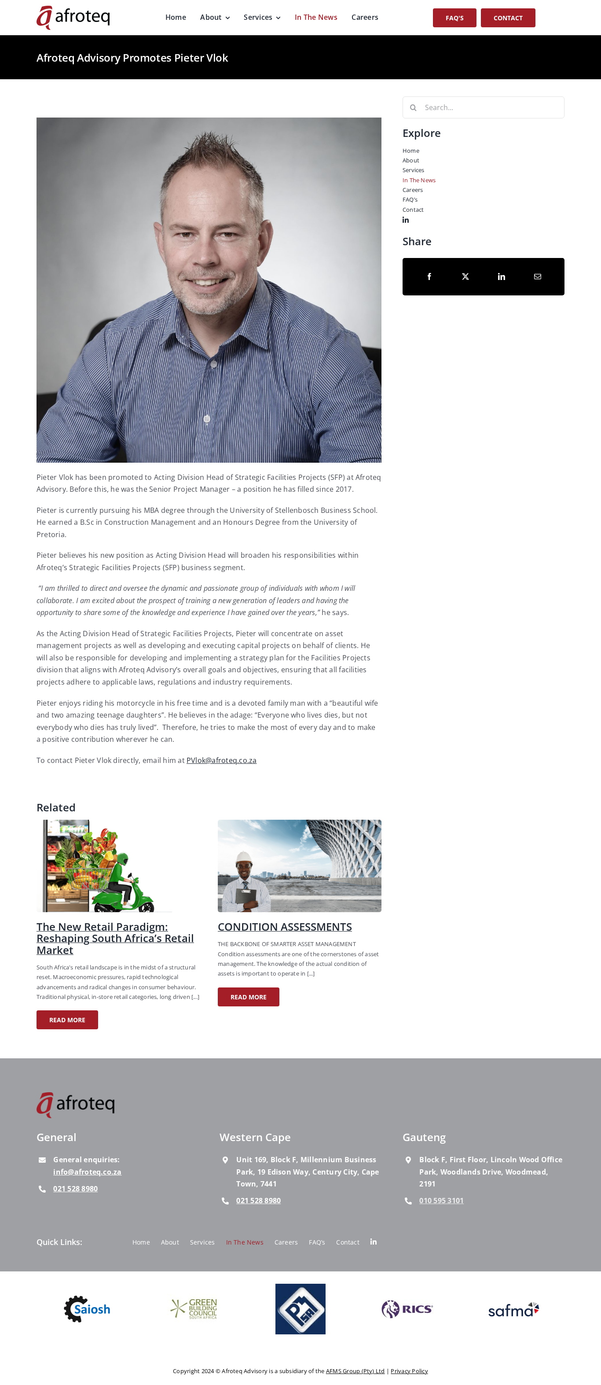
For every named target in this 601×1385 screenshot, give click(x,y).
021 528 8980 (75, 1188)
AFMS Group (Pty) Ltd (355, 1371)
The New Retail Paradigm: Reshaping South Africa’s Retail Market (115, 938)
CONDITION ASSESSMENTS (285, 926)
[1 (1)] (118, 823)
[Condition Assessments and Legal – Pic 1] (299, 823)
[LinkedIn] (501, 276)
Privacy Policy (409, 1371)
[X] (465, 276)
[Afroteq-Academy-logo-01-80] (76, 1096)
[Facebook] (429, 276)
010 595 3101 (441, 1200)
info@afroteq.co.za (87, 1172)
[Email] (537, 276)
